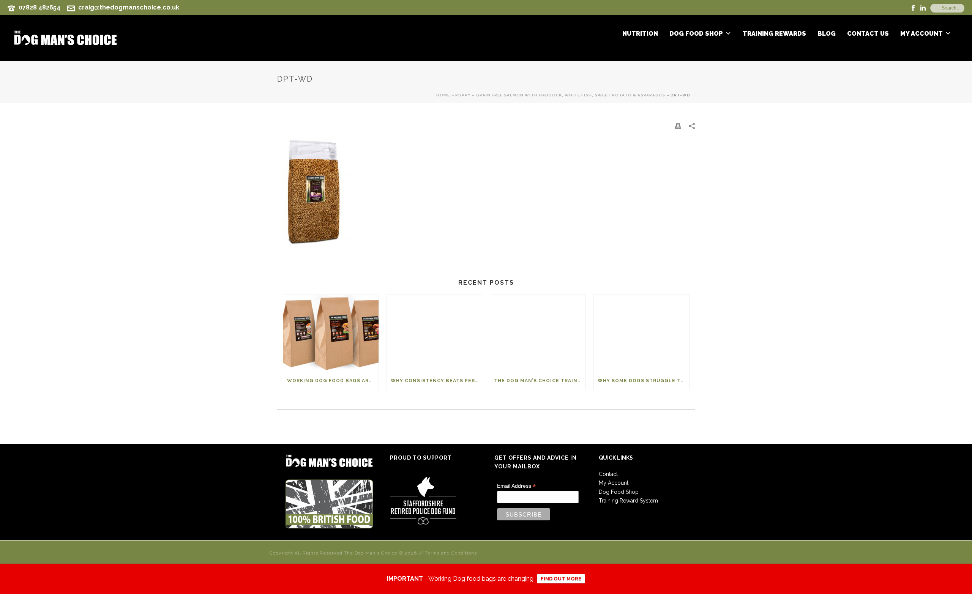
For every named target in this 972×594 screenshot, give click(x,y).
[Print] (678, 125)
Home (443, 95)
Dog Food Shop (696, 33)
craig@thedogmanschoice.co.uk (128, 7)
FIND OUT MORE (561, 578)
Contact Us (868, 33)
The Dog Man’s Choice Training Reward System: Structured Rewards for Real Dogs (539, 380)
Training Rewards (774, 33)
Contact (608, 474)
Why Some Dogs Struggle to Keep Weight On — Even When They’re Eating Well (643, 380)
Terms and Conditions (451, 553)
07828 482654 (39, 7)
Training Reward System (628, 501)
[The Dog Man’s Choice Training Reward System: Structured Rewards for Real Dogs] (537, 333)
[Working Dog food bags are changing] (331, 333)
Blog (826, 33)
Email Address (516, 486)
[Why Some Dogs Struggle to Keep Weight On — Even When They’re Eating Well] (641, 333)
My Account (921, 33)
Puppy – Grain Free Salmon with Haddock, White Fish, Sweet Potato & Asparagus (560, 95)
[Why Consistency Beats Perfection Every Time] (434, 333)
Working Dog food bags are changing (333, 380)
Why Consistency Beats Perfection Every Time (436, 380)
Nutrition (640, 33)
